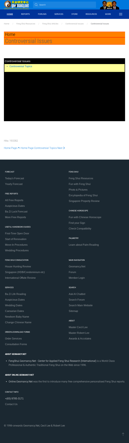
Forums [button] (42, 14)
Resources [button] (91, 14)
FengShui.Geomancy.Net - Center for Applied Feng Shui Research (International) (52, 360)
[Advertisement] (64, 97)
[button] (120, 14)
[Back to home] (16, 4)
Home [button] (10, 14)
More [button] (108, 14)
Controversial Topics (20, 66)
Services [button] (58, 14)
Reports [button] (25, 14)
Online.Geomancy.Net (21, 381)
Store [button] (74, 14)
